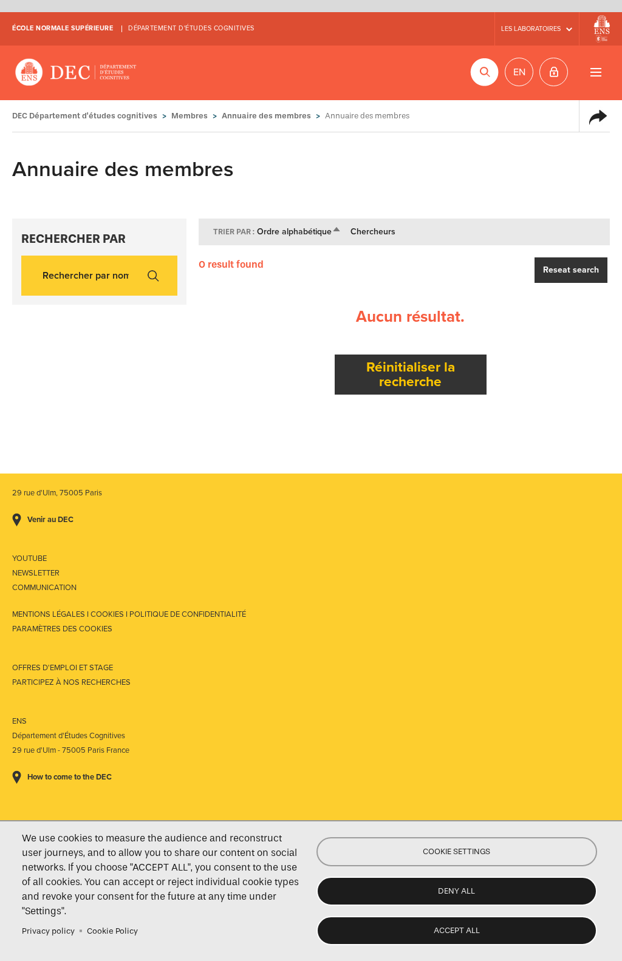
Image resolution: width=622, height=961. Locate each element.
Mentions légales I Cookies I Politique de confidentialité (129, 614)
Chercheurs (372, 231)
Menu (595, 72)
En (519, 72)
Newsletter (36, 573)
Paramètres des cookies (62, 629)
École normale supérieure (62, 28)
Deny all (456, 891)
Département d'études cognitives (191, 28)
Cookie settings (456, 851)
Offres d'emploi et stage (62, 668)
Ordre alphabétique (299, 231)
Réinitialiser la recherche (410, 374)
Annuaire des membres (266, 115)
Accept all (457, 930)
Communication (44, 588)
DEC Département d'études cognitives (76, 73)
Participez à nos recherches (71, 682)
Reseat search (571, 270)
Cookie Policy (112, 931)
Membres (189, 115)
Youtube (29, 558)
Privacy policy (48, 931)
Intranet (553, 72)
